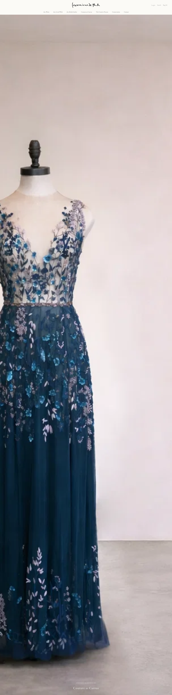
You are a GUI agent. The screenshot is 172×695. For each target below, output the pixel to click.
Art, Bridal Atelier (72, 12)
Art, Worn (46, 12)
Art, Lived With (58, 12)
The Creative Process (102, 12)
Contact (126, 12)
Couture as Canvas (86, 12)
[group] (86, 355)
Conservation (116, 12)
